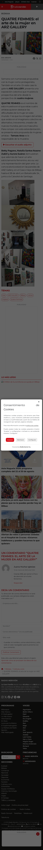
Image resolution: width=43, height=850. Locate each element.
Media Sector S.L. (25, 447)
